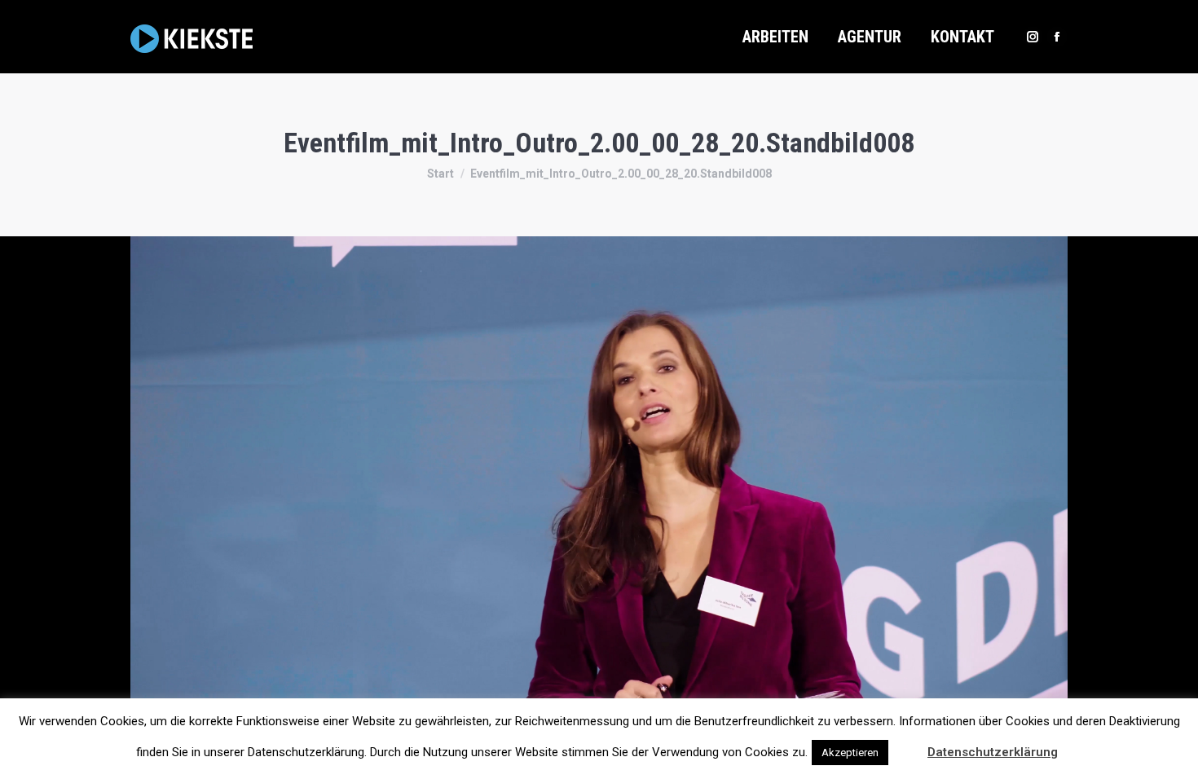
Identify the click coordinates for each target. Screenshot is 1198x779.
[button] (906, 744)
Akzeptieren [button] (850, 752)
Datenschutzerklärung (992, 752)
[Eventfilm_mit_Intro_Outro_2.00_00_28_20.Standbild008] (599, 500)
